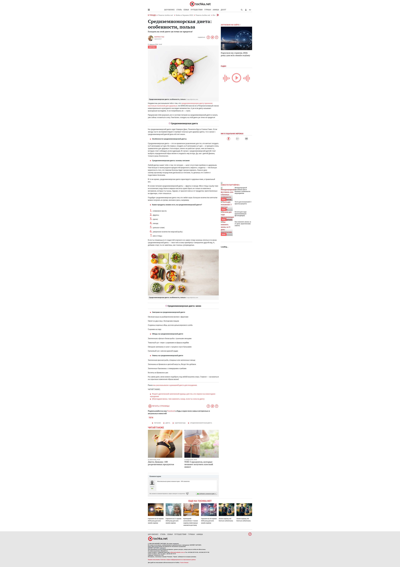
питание (157, 423)
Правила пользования (154, 559)
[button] (246, 9)
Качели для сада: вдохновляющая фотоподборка (241, 213)
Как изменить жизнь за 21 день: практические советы (243, 223)
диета (167, 423)
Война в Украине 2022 (184, 15)
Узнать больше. (184, 562)
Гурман (207, 10)
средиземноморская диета (201, 423)
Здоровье (152, 47)
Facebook (171, 411)
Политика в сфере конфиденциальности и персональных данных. (178, 559)
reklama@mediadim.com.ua (177, 552)
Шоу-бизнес (169, 10)
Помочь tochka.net (165, 15)
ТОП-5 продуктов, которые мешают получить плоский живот (198, 464)
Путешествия (197, 10)
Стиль (179, 10)
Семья (186, 10)
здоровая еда (180, 423)
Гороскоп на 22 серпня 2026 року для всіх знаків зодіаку (156, 521)
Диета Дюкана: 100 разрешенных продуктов (161, 463)
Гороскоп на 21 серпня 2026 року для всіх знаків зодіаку (173, 521)
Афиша (216, 10)
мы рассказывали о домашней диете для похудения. (175, 385)
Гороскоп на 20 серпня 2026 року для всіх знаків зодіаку (209, 521)
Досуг (223, 10)
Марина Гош (159, 37)
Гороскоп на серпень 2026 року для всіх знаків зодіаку (235, 54)
